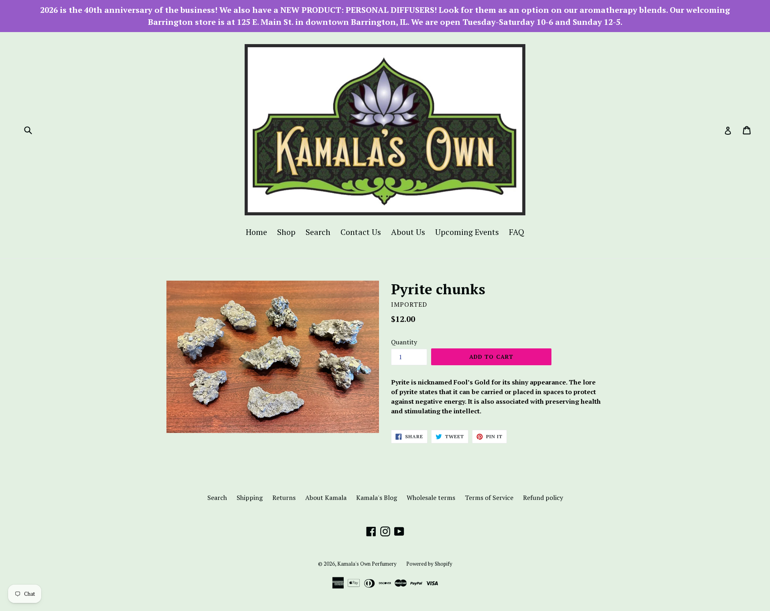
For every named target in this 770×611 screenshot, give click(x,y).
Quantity (404, 342)
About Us (408, 232)
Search (318, 232)
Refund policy (543, 497)
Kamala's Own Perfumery (367, 563)
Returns (284, 497)
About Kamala (325, 497)
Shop (286, 232)
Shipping (250, 497)
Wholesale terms (431, 497)
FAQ (516, 232)
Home (256, 232)
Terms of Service (489, 497)
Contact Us (360, 232)
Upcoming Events (467, 232)
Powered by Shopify (429, 563)
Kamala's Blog (376, 497)
